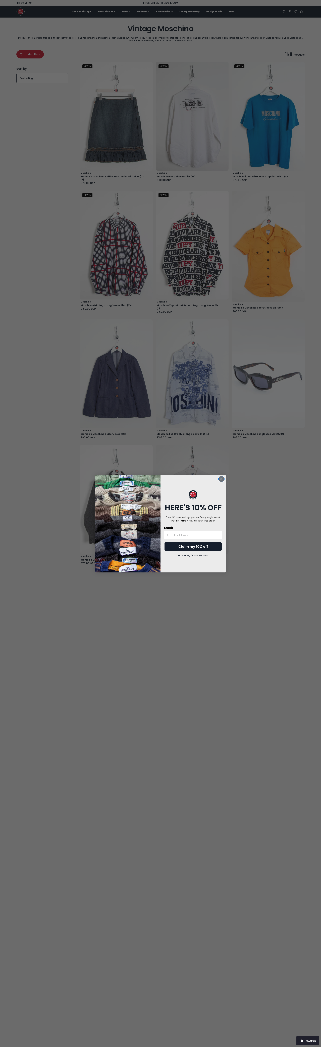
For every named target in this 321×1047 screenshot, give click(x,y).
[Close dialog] (221, 479)
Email (168, 528)
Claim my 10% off (193, 546)
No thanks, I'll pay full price (193, 555)
